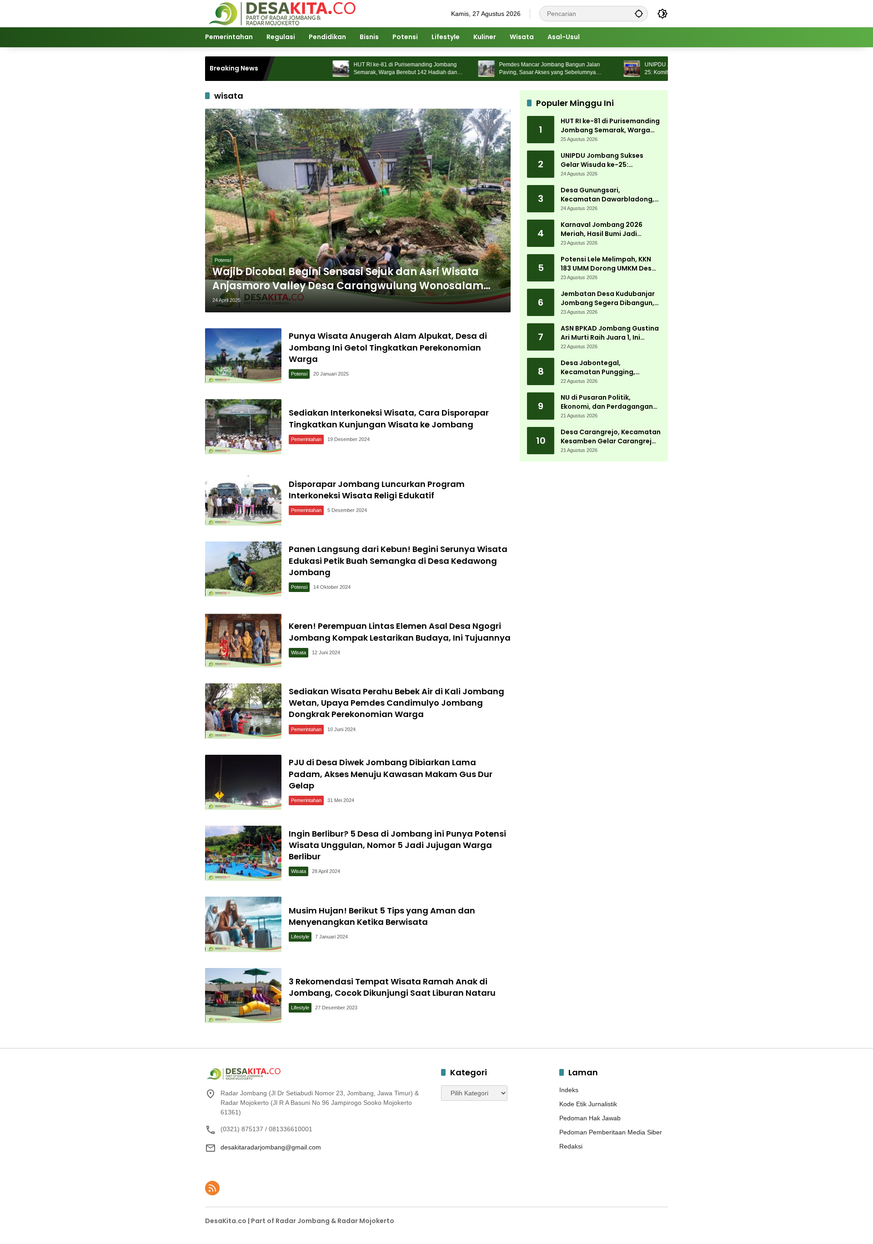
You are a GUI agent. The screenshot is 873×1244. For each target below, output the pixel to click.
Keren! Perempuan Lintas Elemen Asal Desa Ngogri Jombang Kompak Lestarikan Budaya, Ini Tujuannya (400, 631)
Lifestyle (300, 936)
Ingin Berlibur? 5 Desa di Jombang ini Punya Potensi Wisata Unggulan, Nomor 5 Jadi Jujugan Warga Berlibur (397, 845)
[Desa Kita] (281, 13)
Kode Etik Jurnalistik (588, 1104)
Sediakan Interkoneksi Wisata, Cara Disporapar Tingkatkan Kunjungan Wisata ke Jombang (389, 418)
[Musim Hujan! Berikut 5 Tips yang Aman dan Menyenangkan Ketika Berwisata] (243, 924)
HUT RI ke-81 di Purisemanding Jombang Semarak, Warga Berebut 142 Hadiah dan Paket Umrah (363, 68)
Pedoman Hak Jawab (590, 1118)
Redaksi (570, 1146)
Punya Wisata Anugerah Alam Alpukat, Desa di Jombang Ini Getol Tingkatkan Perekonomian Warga (388, 347)
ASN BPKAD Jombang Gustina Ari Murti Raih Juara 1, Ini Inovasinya (610, 333)
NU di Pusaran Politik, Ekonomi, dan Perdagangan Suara (607, 402)
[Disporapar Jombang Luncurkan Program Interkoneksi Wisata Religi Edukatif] (243, 497)
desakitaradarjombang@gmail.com (271, 1147)
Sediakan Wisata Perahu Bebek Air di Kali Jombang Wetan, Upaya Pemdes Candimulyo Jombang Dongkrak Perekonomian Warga (396, 703)
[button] (639, 13)
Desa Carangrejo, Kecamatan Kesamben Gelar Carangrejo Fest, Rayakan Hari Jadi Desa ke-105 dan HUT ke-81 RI (611, 437)
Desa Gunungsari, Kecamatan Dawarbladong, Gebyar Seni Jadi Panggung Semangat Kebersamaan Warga (607, 195)
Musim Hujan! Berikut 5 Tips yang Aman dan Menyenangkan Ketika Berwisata (382, 916)
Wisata (298, 652)
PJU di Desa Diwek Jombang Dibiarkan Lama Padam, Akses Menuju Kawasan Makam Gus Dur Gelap (390, 774)
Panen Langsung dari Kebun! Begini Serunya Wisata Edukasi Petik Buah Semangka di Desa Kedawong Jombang (398, 560)
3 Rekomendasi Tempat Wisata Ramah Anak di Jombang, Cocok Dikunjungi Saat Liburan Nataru (392, 987)
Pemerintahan (306, 439)
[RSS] (212, 1188)
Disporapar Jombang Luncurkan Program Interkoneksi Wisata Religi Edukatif (377, 489)
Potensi (223, 260)
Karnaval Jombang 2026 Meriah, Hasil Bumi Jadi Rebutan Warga (601, 230)
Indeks (568, 1090)
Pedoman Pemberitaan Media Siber (610, 1132)
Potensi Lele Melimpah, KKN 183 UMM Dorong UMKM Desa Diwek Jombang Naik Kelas (608, 264)
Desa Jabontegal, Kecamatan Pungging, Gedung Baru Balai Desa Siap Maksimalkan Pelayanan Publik (609, 368)
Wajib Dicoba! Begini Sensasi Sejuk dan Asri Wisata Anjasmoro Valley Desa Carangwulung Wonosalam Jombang (347, 279)
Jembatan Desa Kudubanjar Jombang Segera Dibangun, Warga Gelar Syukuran (608, 299)
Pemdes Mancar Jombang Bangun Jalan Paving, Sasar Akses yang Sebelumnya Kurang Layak (507, 68)
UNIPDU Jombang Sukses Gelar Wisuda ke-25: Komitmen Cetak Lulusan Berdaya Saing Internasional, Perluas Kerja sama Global (657, 68)
